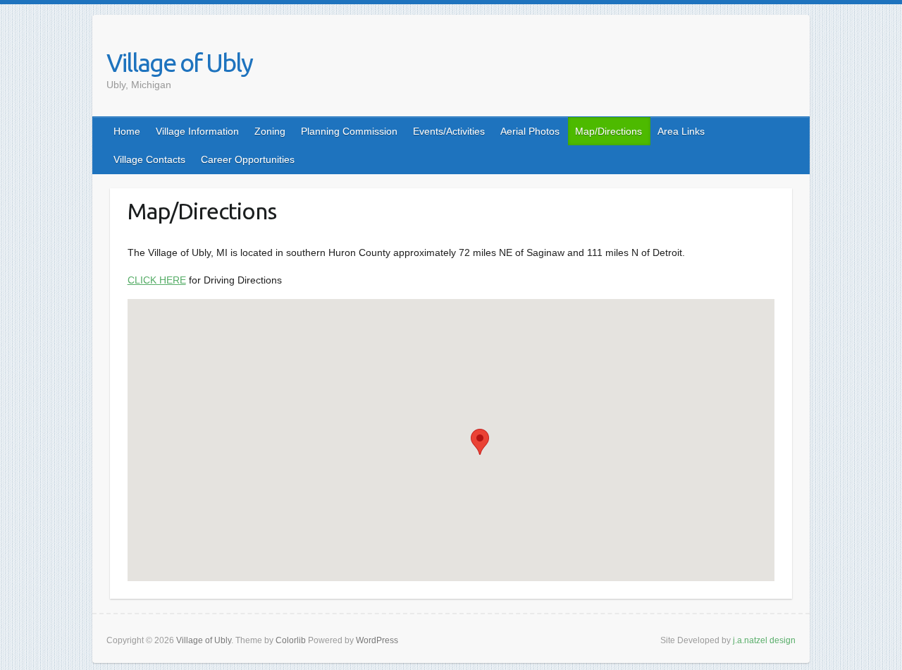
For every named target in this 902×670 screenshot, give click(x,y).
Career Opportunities (248, 159)
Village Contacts (149, 159)
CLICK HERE (157, 280)
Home (126, 131)
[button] (480, 442)
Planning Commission (349, 131)
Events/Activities (449, 131)
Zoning (269, 131)
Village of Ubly (179, 62)
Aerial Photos (530, 131)
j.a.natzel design (764, 640)
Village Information (197, 131)
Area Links (681, 131)
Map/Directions (608, 131)
